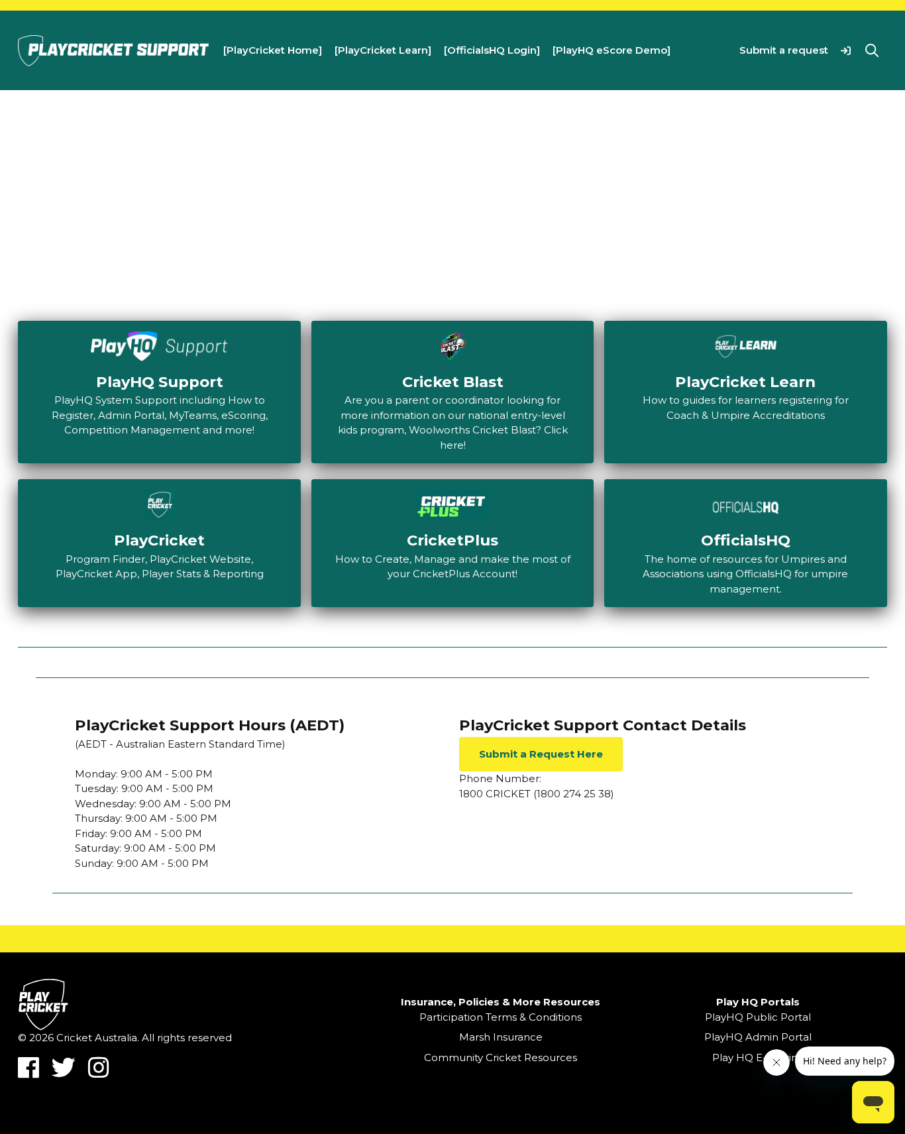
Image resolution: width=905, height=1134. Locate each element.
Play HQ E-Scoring (758, 1057)
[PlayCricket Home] (272, 50)
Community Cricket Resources (500, 1057)
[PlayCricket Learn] (383, 50)
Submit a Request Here (541, 754)
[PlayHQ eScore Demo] (611, 50)
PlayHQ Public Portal (758, 1017)
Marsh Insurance (501, 1037)
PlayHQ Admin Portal (758, 1037)
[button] (846, 50)
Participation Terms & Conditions (500, 1017)
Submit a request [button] (783, 50)
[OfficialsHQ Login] (492, 50)
